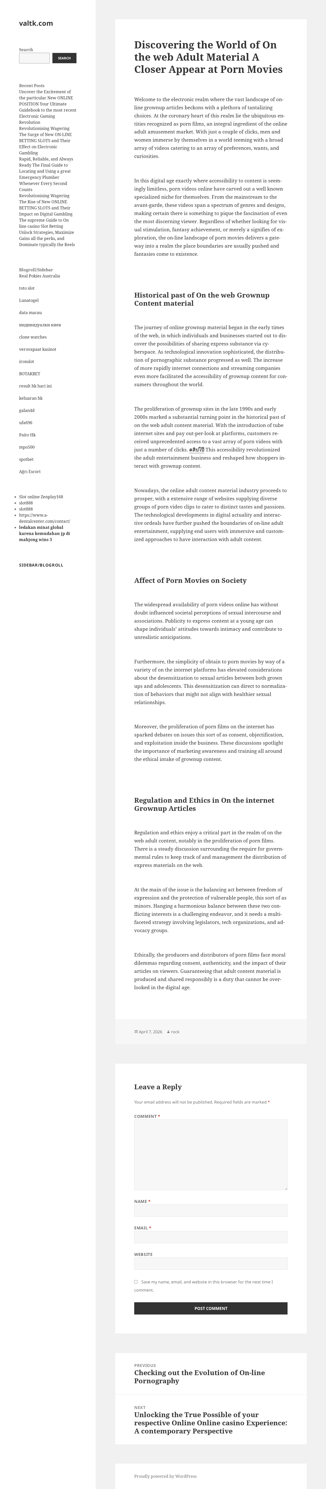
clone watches (33, 337)
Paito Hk (27, 435)
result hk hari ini (35, 386)
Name (142, 1201)
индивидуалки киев (40, 325)
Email (142, 1228)
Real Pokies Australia (39, 276)
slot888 (26, 503)
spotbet (26, 459)
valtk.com (36, 23)
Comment (147, 1116)
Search (26, 49)
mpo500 (27, 447)
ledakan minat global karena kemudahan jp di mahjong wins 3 (44, 533)
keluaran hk (31, 398)
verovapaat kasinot (37, 349)
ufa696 (25, 422)
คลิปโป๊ (196, 449)
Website (143, 1254)
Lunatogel (29, 300)
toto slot (27, 288)
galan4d (27, 410)
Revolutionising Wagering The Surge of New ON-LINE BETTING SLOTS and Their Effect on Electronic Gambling (45, 141)
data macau (30, 312)
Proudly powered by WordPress (165, 1476)
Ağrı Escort (30, 471)
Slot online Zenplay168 (41, 497)
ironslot (26, 361)
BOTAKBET (29, 374)
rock (175, 1032)
